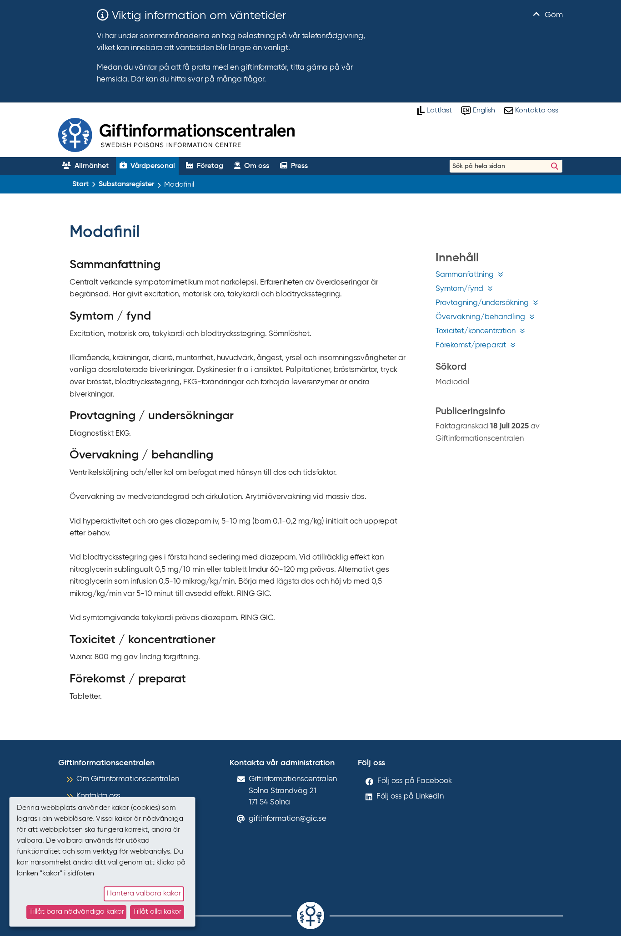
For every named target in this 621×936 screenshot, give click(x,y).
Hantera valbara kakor (144, 893)
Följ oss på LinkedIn (410, 796)
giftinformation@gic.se (287, 819)
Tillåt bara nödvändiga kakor (76, 912)
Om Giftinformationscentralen (127, 779)
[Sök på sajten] (554, 166)
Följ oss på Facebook (414, 781)
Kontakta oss (98, 796)
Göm (552, 15)
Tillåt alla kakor (157, 912)
